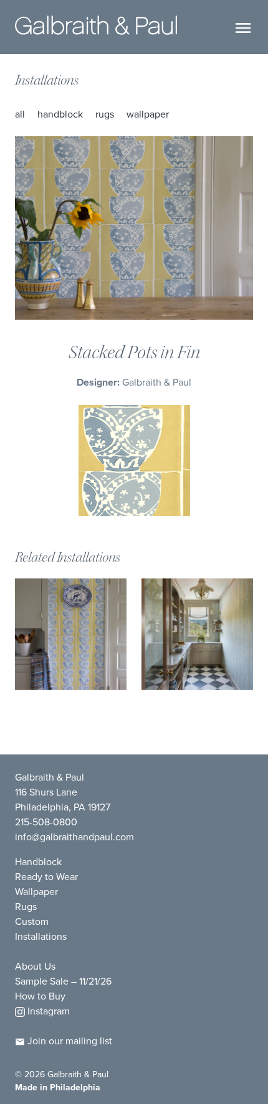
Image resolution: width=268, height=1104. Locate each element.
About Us (35, 966)
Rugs (104, 114)
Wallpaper (148, 114)
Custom (32, 921)
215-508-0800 (46, 821)
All (20, 114)
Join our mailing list (68, 1040)
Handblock (60, 114)
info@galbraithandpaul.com (74, 836)
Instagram (47, 1011)
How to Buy (40, 996)
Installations (47, 80)
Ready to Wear (46, 876)
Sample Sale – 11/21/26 (63, 981)
